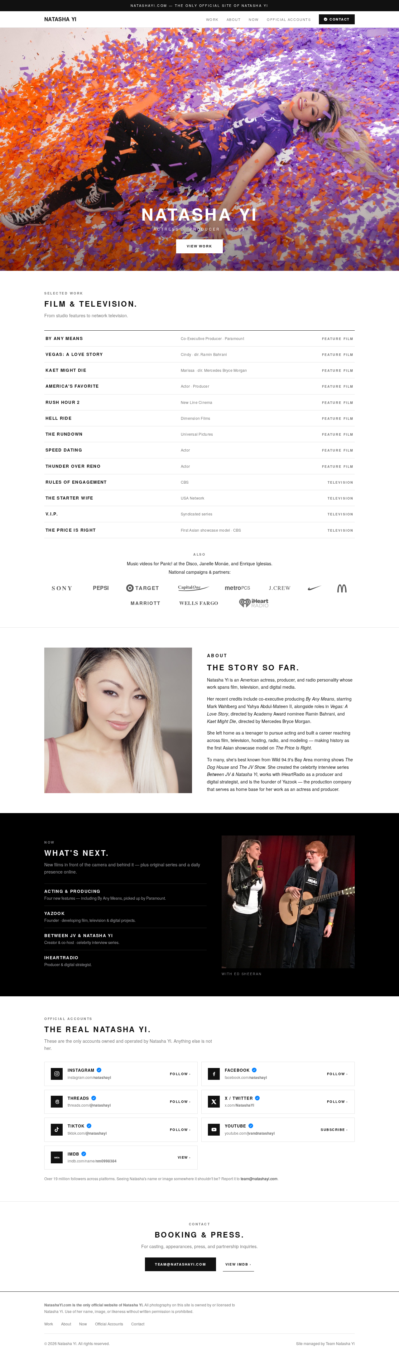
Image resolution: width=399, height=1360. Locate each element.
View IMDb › (238, 1264)
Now (254, 19)
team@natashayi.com (259, 1178)
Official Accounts (289, 19)
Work (212, 19)
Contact (339, 19)
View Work (200, 246)
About (234, 19)
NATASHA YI (60, 19)
